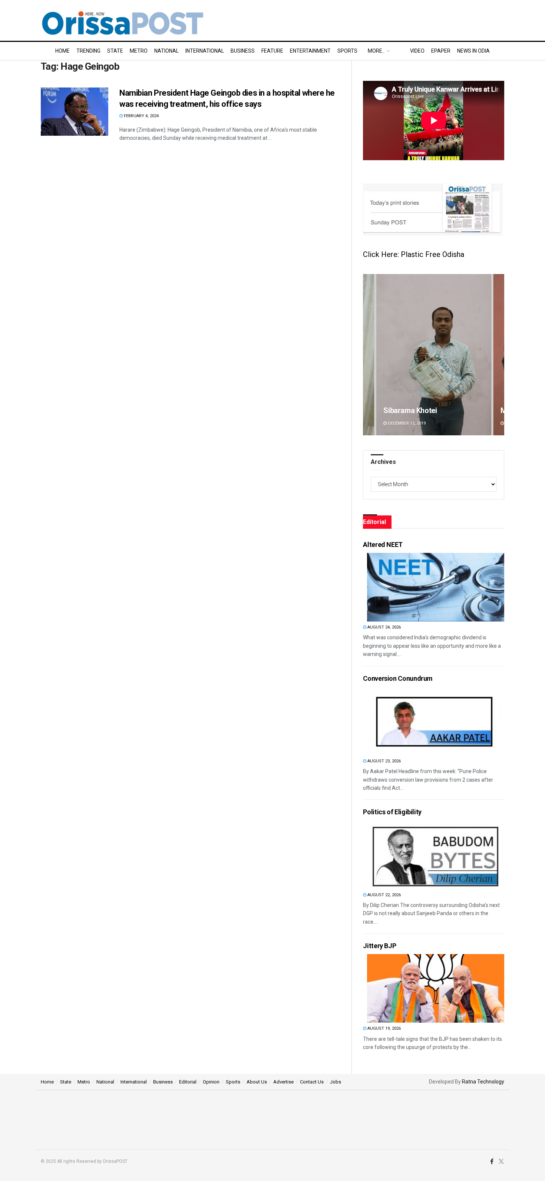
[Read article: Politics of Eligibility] (435, 855)
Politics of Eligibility (392, 812)
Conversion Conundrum (398, 678)
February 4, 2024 (141, 115)
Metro (139, 51)
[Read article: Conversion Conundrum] (435, 721)
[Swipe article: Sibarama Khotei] (433, 354)
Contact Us (312, 1082)
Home (62, 51)
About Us (257, 1082)
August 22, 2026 (383, 895)
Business (243, 51)
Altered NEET (383, 544)
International (204, 51)
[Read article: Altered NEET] (435, 587)
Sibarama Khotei (410, 410)
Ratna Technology (483, 1082)
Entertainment (310, 51)
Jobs (335, 1082)
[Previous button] (368, 354)
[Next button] (498, 354)
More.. (376, 51)
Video (417, 51)
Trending (88, 51)
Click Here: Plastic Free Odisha (413, 254)
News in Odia (473, 51)
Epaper (440, 51)
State (115, 51)
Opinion (211, 1082)
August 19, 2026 (383, 1028)
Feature (272, 51)
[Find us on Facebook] (491, 1161)
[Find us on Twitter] (501, 1161)
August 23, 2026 (383, 761)
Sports (347, 51)
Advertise (283, 1082)
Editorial (187, 1082)
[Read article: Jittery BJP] (435, 988)
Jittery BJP (379, 946)
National (166, 51)
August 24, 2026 (383, 627)
